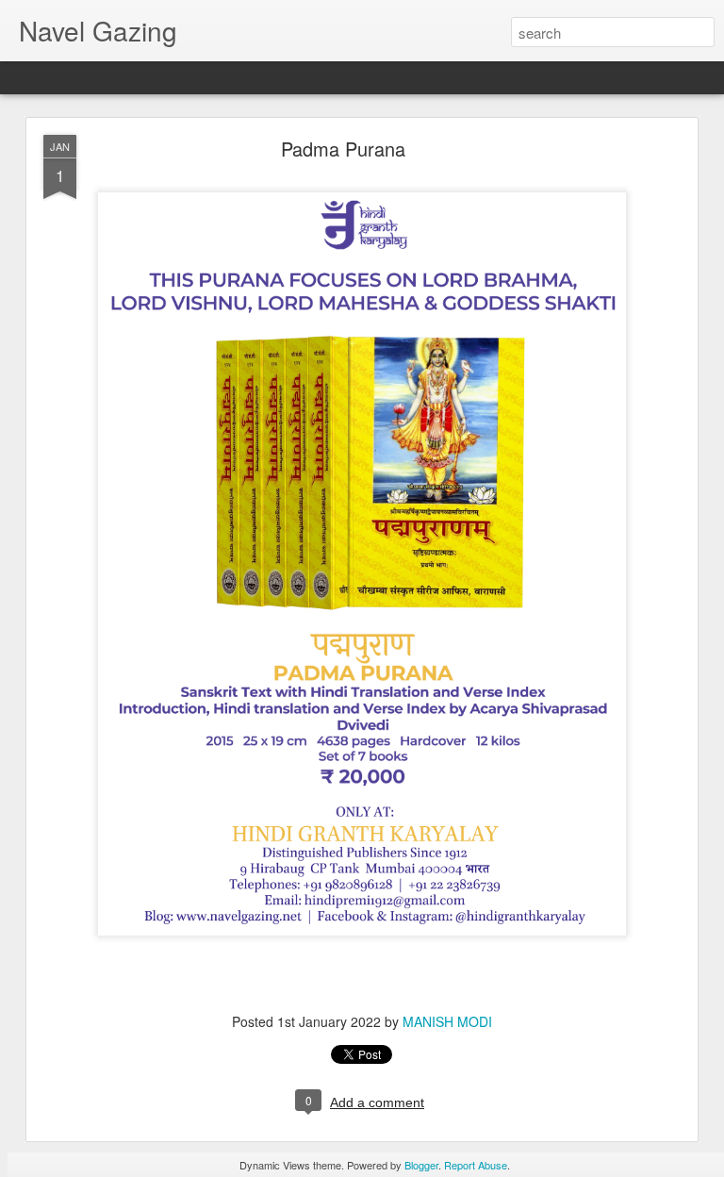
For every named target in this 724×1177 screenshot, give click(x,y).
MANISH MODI (447, 1021)
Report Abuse (475, 1164)
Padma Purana (343, 148)
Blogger (421, 1164)
